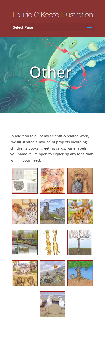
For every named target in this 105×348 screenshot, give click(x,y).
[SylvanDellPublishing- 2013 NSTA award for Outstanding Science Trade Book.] (52, 274)
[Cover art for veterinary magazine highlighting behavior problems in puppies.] (80, 182)
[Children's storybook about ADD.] (25, 274)
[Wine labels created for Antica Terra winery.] (25, 182)
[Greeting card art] (52, 244)
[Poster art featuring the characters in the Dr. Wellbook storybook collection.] (80, 213)
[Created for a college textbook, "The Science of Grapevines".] (80, 244)
